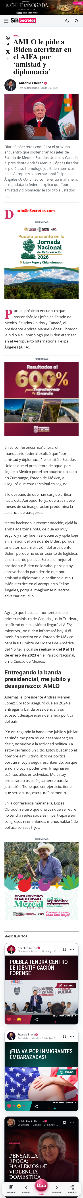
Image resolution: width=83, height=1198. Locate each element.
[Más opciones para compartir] (8, 59)
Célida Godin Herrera (31, 1121)
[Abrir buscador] (76, 20)
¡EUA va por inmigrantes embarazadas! (41, 1054)
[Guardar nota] (64, 949)
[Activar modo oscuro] (67, 21)
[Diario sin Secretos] (23, 21)
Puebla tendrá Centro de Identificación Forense (39, 967)
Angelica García (27, 947)
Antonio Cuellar (31, 83)
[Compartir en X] (8, 52)
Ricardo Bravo (26, 1034)
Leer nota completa (64, 1019)
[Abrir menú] (6, 21)
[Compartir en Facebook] (8, 45)
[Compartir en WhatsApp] (8, 37)
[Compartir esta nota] (36, 1019)
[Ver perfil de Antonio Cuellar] (10, 85)
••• (72, 949)
